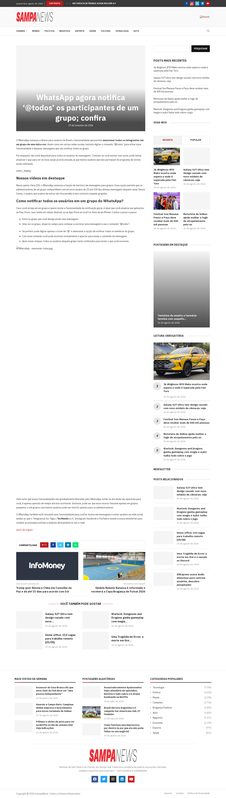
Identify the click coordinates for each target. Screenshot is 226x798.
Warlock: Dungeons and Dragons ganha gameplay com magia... (127, 617)
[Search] (208, 31)
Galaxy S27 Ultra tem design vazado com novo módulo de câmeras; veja (196, 175)
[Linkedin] (202, 3)
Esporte (79, 31)
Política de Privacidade (199, 793)
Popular (195, 139)
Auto (136, 31)
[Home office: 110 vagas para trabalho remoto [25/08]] (29, 640)
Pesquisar (200, 48)
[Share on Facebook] (53, 545)
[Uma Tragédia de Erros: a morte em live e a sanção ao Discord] (95, 640)
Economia (182, 722)
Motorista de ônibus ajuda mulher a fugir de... (99, 3)
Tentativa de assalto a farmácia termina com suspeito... (177, 317)
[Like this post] (45, 545)
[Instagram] (192, 3)
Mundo (36, 31)
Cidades (20, 31)
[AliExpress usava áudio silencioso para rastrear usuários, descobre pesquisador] (163, 579)
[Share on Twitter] (60, 545)
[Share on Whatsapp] (75, 545)
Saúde (92, 31)
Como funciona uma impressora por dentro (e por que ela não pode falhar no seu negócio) (124, 728)
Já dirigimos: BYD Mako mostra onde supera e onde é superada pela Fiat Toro (165, 176)
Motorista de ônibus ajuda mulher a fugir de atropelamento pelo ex (176, 100)
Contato (180, 793)
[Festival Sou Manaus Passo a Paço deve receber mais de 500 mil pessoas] (167, 201)
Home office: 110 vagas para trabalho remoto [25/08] (60, 638)
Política (49, 31)
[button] (66, 3)
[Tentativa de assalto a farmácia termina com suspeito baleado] (182, 289)
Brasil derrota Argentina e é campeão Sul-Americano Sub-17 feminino (122, 711)
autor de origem (24, 529)
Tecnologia (122, 31)
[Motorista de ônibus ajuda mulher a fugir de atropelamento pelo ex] (196, 201)
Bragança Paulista (182, 707)
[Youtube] (208, 3)
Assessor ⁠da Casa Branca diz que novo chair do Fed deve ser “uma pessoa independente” (54, 690)
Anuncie (168, 793)
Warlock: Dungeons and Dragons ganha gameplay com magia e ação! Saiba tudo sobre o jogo (181, 111)
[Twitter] (197, 3)
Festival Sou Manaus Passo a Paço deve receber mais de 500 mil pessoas (166, 219)
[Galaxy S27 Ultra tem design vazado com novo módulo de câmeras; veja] (29, 620)
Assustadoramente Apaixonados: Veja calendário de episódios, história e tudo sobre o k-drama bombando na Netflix (123, 692)
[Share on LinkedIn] (68, 545)
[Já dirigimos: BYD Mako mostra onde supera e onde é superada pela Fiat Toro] (167, 156)
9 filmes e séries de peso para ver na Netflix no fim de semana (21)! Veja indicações (55, 725)
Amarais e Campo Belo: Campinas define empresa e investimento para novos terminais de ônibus (55, 707)
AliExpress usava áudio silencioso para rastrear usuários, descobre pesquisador (191, 579)
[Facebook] (187, 3)
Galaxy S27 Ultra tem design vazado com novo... (58, 617)
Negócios (64, 31)
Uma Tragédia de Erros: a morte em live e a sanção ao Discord (192, 557)
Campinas (182, 702)
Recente (168, 139)
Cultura (105, 31)
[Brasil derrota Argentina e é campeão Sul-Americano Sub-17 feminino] (91, 712)
